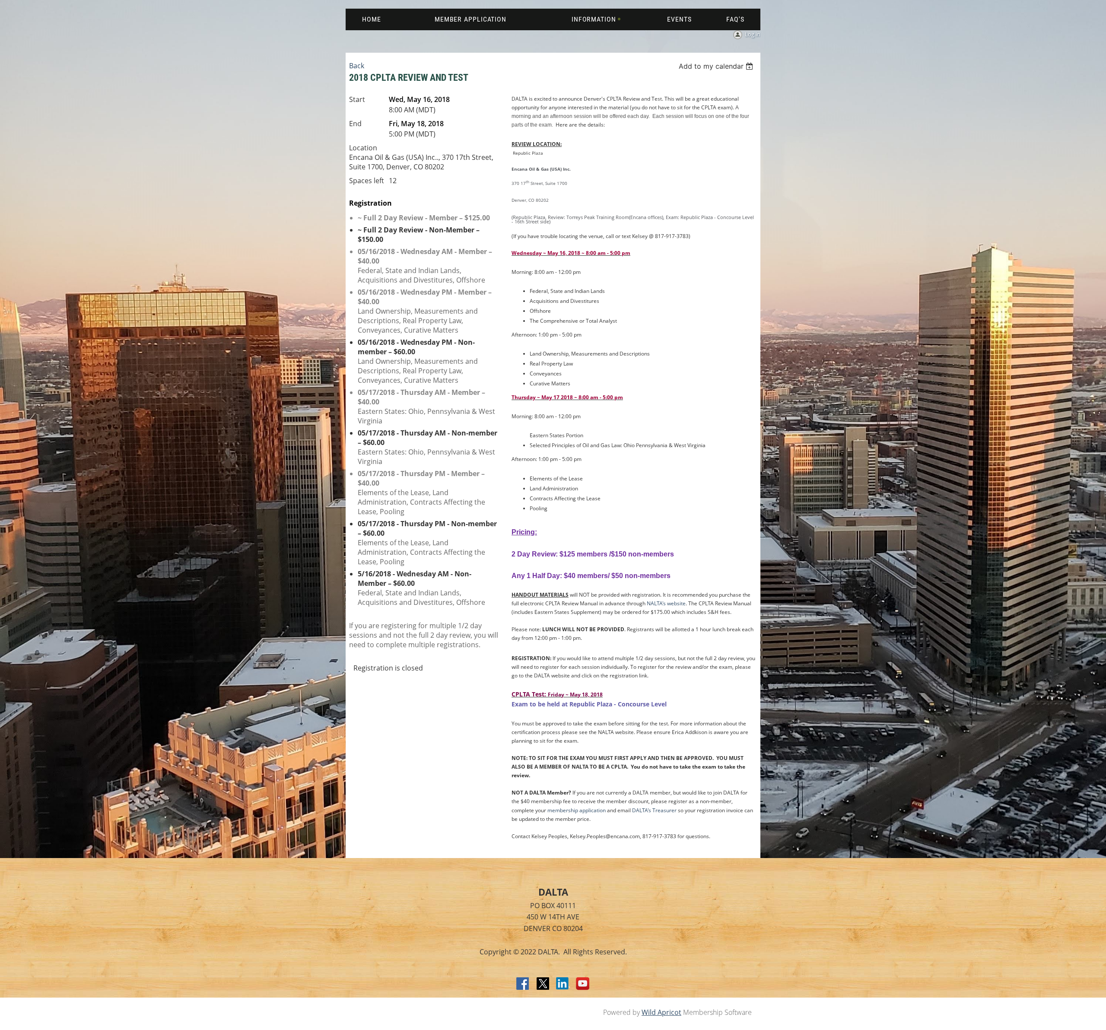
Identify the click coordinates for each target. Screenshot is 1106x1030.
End (355, 123)
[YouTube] (583, 984)
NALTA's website (666, 603)
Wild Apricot (661, 1012)
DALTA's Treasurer (654, 810)
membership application (576, 810)
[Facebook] (523, 984)
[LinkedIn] (563, 984)
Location (363, 148)
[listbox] (717, 66)
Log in (752, 34)
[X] (543, 984)
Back (356, 65)
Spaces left (366, 180)
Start (357, 99)
